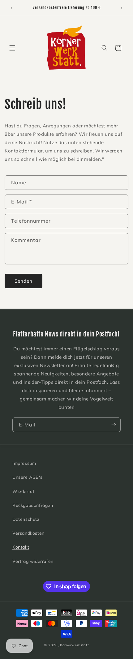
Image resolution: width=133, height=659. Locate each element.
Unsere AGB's (27, 477)
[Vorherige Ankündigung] (11, 8)
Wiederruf (23, 491)
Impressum (24, 463)
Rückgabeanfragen (32, 505)
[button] (12, 48)
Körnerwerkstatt (74, 645)
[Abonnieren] (113, 424)
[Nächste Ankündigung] (121, 8)
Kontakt (20, 547)
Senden (23, 281)
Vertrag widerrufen (33, 561)
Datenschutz (26, 519)
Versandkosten (28, 533)
